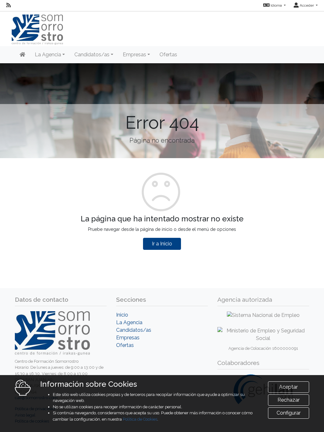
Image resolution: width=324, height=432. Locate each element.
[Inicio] (22, 54)
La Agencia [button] (48, 55)
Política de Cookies (140, 419)
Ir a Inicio (162, 244)
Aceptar (288, 387)
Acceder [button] (307, 5)
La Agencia (129, 322)
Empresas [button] (134, 55)
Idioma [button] (276, 5)
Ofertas (168, 55)
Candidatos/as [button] (91, 55)
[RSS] (8, 5)
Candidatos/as (133, 330)
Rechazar (288, 400)
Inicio (122, 315)
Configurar (289, 413)
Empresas (128, 338)
